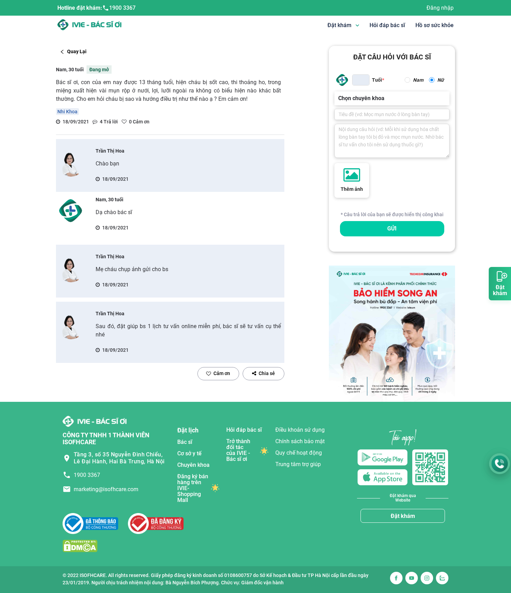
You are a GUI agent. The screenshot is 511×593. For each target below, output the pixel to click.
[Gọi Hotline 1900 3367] (499, 463)
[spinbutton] (360, 80)
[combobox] (339, 98)
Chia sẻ (267, 373)
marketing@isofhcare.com (106, 489)
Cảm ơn (221, 373)
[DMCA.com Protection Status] (80, 545)
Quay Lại (77, 51)
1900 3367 (122, 8)
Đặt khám (403, 516)
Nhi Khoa (67, 111)
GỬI (392, 228)
